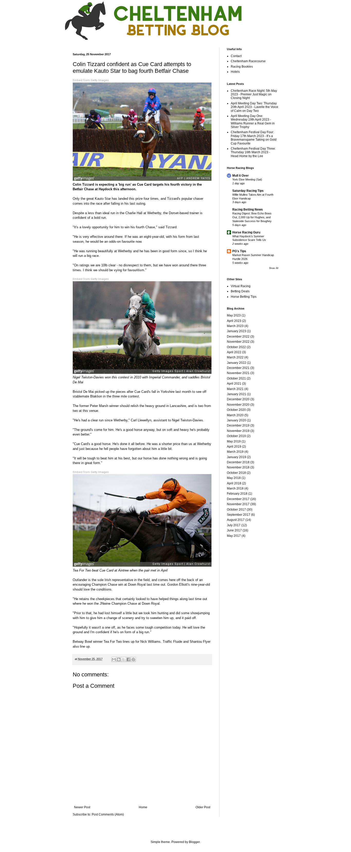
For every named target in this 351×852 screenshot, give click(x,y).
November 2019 (238, 431)
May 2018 (234, 478)
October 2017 (236, 509)
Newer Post (82, 807)
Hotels (235, 72)
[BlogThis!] (118, 659)
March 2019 (235, 452)
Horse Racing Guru (246, 232)
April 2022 (234, 352)
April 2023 (234, 321)
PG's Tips (239, 251)
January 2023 (236, 331)
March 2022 (235, 357)
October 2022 (236, 347)
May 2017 (234, 536)
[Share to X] (123, 659)
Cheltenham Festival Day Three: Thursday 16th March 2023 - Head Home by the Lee (253, 152)
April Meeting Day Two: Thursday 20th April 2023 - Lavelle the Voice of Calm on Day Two (254, 107)
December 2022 (238, 336)
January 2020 (236, 420)
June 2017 (234, 530)
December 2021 (238, 368)
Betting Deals (240, 291)
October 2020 (236, 410)
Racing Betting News (247, 209)
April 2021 (234, 383)
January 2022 (236, 363)
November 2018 (238, 467)
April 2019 (234, 446)
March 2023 (235, 326)
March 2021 (235, 389)
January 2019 (236, 457)
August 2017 (236, 520)
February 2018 (237, 493)
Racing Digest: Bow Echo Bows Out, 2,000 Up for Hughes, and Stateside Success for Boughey (252, 217)
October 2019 (236, 436)
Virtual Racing (241, 286)
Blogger (194, 842)
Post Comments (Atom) (108, 814)
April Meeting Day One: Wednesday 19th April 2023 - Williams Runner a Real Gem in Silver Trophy (253, 121)
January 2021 (236, 394)
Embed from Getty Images (91, 80)
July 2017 (234, 525)
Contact (236, 56)
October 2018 (236, 473)
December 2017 (238, 499)
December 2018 (238, 462)
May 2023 (234, 315)
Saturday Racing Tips (248, 191)
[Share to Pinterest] (133, 659)
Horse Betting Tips (243, 296)
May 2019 (234, 441)
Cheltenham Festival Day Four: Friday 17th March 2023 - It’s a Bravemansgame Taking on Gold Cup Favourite (253, 137)
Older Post (203, 807)
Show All (273, 268)
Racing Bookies (242, 66)
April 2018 (234, 483)
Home (143, 807)
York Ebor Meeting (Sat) (247, 179)
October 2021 (236, 378)
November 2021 (238, 373)
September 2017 (238, 514)
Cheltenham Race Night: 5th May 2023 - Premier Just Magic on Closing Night (254, 94)
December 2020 (238, 399)
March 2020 (235, 415)
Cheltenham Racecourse (248, 61)
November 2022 (238, 341)
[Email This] (113, 659)
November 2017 (238, 504)
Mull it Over (240, 175)
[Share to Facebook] (128, 659)
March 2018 (235, 488)
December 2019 (238, 425)
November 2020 (238, 404)
